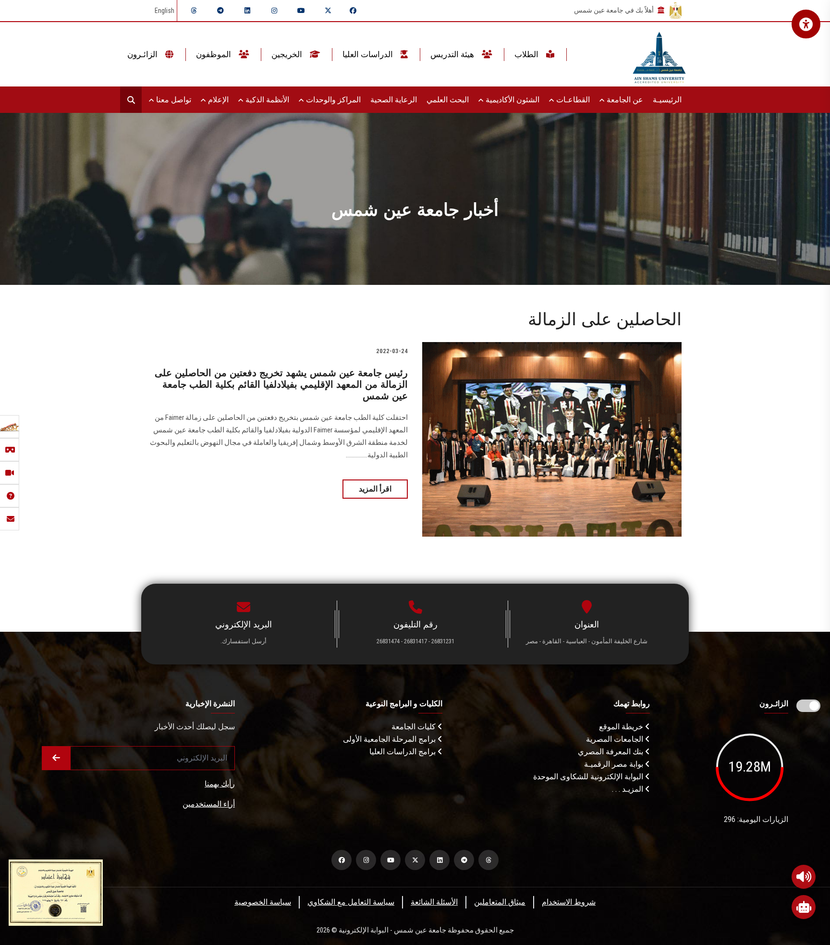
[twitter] (328, 10)
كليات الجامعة (414, 726)
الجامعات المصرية (615, 739)
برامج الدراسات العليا (403, 751)
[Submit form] (56, 758)
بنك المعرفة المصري (611, 751)
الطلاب (527, 54)
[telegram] (220, 10)
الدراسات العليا (368, 54)
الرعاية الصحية (393, 99)
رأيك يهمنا (220, 783)
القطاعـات (572, 99)
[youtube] (301, 10)
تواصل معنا (172, 99)
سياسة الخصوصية (262, 902)
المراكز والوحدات (332, 99)
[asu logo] (659, 54)
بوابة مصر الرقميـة (614, 764)
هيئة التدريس (453, 54)
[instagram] (274, 10)
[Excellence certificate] (56, 891)
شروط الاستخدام (569, 902)
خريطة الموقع (622, 726)
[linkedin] (247, 10)
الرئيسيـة (667, 99)
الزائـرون (143, 54)
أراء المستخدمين (209, 804)
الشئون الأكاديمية (511, 99)
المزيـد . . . (628, 789)
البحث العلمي (448, 99)
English (164, 10)
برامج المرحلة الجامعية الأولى (390, 739)
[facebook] (353, 10)
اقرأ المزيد (375, 488)
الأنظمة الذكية (266, 99)
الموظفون (214, 54)
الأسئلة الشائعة (434, 902)
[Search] (131, 99)
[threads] (193, 10)
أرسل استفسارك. (243, 641)
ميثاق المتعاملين (499, 902)
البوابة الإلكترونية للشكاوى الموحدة (589, 776)
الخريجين (287, 54)
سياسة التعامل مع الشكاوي (350, 902)
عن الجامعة (624, 99)
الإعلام (217, 99)
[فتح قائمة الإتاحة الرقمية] (806, 24)
